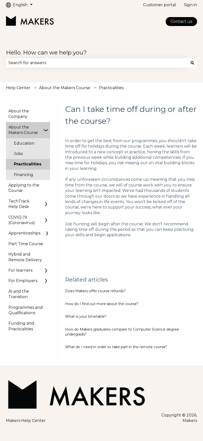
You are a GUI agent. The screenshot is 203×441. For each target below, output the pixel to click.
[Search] (192, 63)
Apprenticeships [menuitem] (24, 233)
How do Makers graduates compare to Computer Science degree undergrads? (122, 332)
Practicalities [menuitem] (27, 164)
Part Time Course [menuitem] (25, 243)
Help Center (18, 87)
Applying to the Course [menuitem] (23, 188)
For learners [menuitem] (20, 270)
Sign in (190, 4)
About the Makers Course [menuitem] (23, 130)
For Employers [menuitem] (22, 280)
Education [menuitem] (24, 143)
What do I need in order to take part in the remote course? (116, 347)
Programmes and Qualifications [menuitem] (25, 310)
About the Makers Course (64, 87)
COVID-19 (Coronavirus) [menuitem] (21, 220)
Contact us (181, 21)
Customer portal (159, 4)
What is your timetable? (85, 316)
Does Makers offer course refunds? (95, 291)
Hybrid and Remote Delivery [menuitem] (25, 257)
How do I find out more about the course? (101, 304)
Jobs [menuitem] (18, 153)
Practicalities (111, 87)
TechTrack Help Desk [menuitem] (18, 204)
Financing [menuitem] (23, 174)
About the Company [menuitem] (18, 114)
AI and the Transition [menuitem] (18, 294)
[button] (46, 128)
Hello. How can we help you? (46, 52)
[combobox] (97, 63)
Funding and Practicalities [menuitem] (21, 326)
